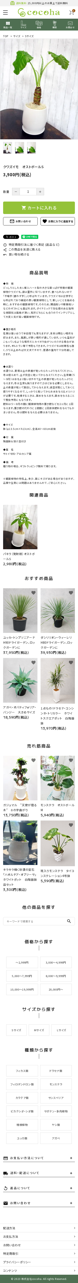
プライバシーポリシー (17, 1262)
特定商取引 (11, 1253)
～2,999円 (22, 962)
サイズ (16, 36)
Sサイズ (29, 36)
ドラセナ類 (56, 1071)
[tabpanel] (39, 89)
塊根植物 (22, 1125)
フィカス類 (22, 1071)
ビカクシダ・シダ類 (22, 1111)
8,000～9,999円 (56, 976)
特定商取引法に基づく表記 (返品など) (31, 244)
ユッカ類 (22, 1138)
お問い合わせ (20, 221)
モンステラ (56, 1084)
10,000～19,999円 (22, 989)
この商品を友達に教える (22, 249)
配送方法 (9, 1228)
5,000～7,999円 (22, 976)
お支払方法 (10, 1236)
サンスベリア (56, 1098)
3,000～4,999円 (56, 962)
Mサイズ (39, 1030)
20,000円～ (56, 989)
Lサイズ (61, 1030)
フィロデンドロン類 (22, 1084)
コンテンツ (10, 1270)
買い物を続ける (16, 254)
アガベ (56, 1138)
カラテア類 (22, 1098)
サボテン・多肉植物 (56, 1111)
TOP (6, 36)
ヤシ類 (56, 1125)
